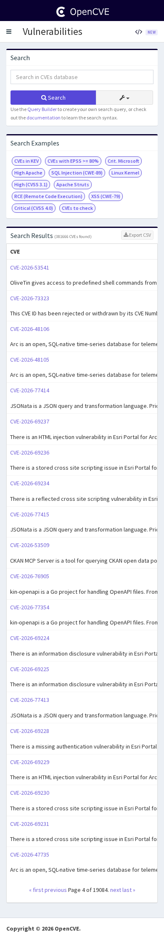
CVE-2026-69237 (29, 421)
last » (128, 890)
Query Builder (42, 109)
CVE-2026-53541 (29, 267)
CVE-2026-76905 (29, 576)
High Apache (28, 172)
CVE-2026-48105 (29, 359)
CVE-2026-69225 (29, 669)
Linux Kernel (125, 172)
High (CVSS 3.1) (31, 184)
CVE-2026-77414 (29, 390)
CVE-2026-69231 (29, 824)
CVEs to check (77, 208)
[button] (9, 31)
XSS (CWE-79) (105, 196)
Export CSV (139, 235)
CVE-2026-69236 (29, 452)
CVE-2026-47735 (29, 854)
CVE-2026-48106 (29, 329)
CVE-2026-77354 (29, 607)
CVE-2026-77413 (29, 700)
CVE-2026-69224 (29, 638)
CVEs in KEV (26, 161)
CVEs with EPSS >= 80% (73, 161)
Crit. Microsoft (123, 161)
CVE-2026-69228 (29, 731)
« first (36, 890)
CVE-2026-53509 (29, 545)
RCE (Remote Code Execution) (48, 196)
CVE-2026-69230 (29, 792)
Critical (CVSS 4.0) (33, 208)
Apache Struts (72, 184)
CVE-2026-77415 (29, 514)
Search (56, 97)
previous (56, 890)
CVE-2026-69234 (29, 483)
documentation (43, 117)
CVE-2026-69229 (29, 762)
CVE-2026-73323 (29, 298)
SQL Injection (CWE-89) (77, 172)
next (115, 890)
